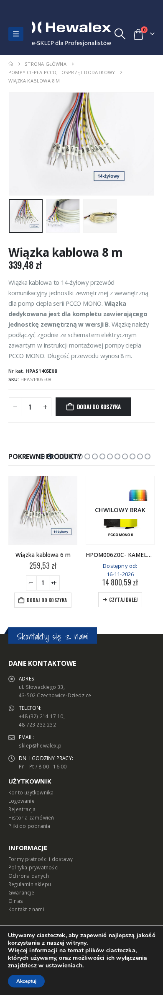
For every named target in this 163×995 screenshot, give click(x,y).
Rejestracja (22, 809)
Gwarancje (21, 892)
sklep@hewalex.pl (41, 745)
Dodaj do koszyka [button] (47, 600)
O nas (15, 900)
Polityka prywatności (33, 867)
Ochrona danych (28, 875)
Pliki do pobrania (29, 825)
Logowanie (21, 800)
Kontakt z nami (26, 909)
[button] (15, 34)
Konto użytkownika (30, 792)
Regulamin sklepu (29, 884)
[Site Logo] (50, 33)
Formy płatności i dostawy (40, 859)
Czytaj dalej (123, 599)
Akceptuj (26, 981)
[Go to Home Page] (10, 64)
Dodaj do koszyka (99, 406)
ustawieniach (64, 965)
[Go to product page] (43, 510)
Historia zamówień (31, 817)
